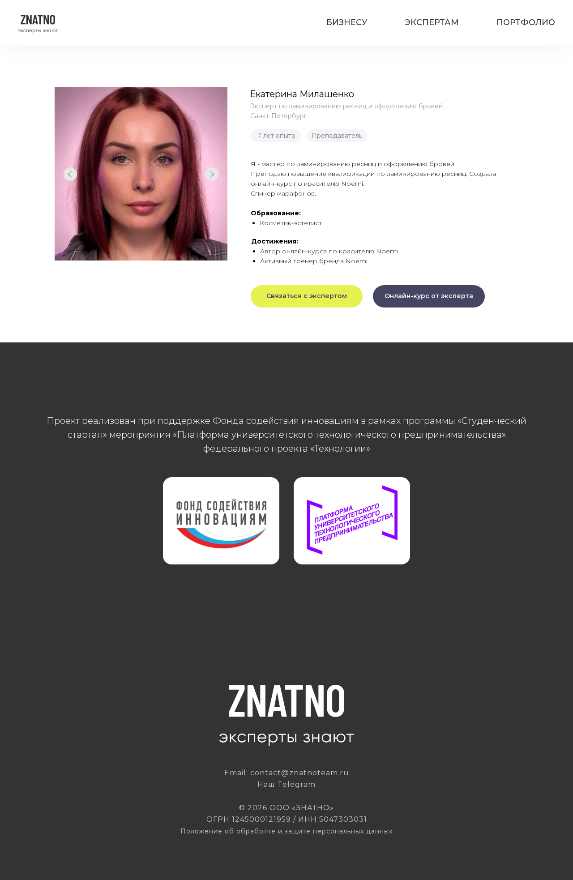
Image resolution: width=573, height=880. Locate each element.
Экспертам (432, 22)
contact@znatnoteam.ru (299, 773)
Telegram (297, 784)
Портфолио (525, 22)
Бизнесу (346, 22)
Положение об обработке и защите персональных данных (286, 831)
